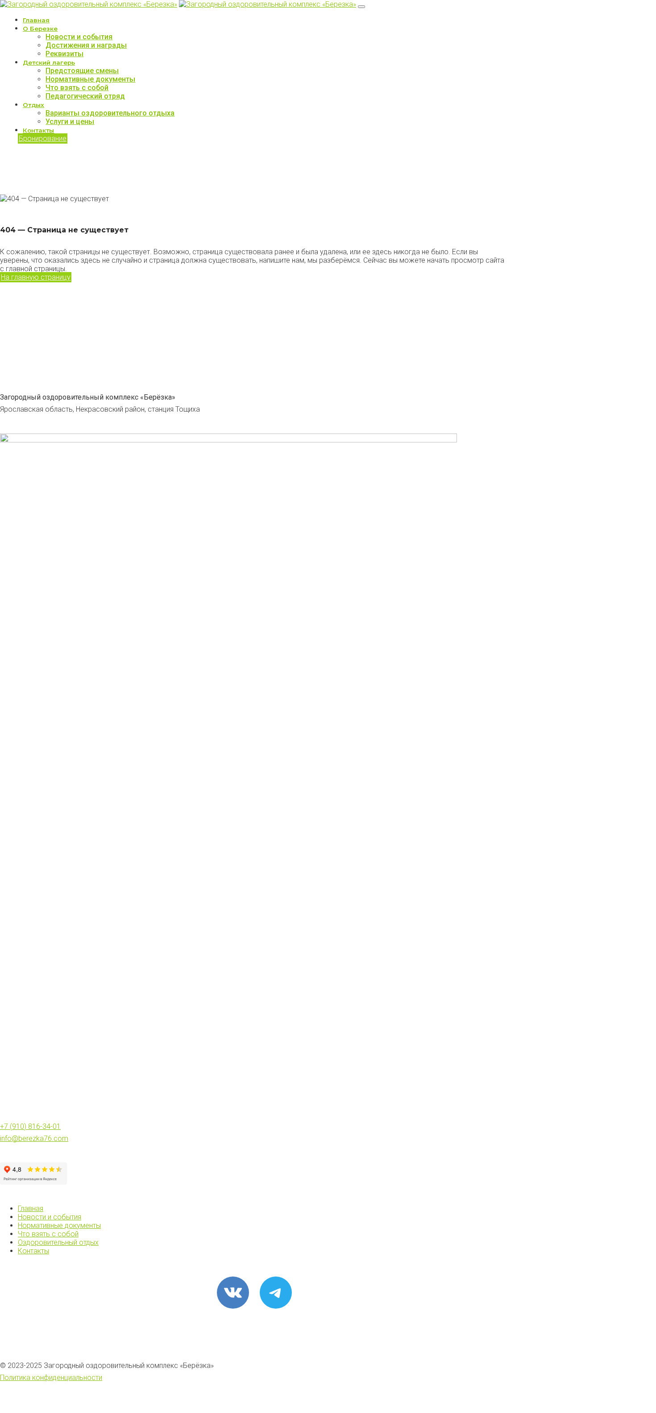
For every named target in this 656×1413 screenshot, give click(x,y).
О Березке (40, 28)
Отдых (33, 104)
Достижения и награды (86, 45)
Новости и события (79, 37)
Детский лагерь (49, 62)
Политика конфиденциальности (51, 1377)
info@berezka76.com (34, 1138)
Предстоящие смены (82, 70)
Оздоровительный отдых (58, 1242)
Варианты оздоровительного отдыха (110, 113)
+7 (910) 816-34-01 (30, 1126)
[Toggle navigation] (361, 6)
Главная (36, 20)
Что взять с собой (77, 87)
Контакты (38, 130)
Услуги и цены (70, 121)
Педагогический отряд (85, 96)
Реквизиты (64, 54)
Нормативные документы (90, 79)
